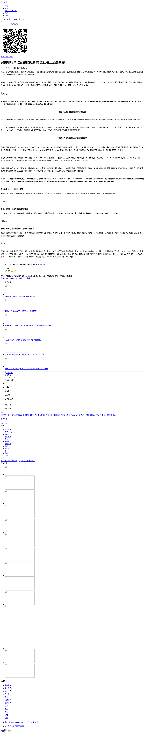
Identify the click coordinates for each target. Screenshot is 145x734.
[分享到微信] (6, 271)
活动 (6, 446)
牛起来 (7, 448)
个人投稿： (15, 19)
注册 (6, 19)
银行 (25, 278)
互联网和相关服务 (55, 415)
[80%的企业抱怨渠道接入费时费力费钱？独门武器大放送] (16, 352)
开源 (76, 415)
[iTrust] (6, 732)
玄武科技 (15, 68)
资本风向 (8, 429)
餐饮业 (27, 415)
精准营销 (30, 278)
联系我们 (21, 726)
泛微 (100, 415)
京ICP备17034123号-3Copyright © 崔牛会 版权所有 (18, 461)
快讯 (6, 8)
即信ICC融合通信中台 (16, 278)
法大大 (104, 415)
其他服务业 (20, 415)
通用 (79, 415)
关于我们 (8, 726)
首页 (6, 6)
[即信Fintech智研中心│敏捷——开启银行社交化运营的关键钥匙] (16, 366)
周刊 (6, 451)
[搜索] (20, 19)
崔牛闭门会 (9, 432)
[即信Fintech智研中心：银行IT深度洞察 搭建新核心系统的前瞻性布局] (16, 323)
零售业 (6, 415)
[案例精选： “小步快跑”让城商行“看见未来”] (16, 294)
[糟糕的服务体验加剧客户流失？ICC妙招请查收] (16, 309)
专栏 (6, 13)
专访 (6, 439)
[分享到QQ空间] (12, 271)
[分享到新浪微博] (15, 271)
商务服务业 (66, 415)
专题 (6, 15)
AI (115, 415)
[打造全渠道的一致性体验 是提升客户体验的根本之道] (16, 338)
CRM (109, 415)
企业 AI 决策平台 (11, 11)
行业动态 (8, 437)
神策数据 (89, 415)
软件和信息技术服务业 (38, 415)
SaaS (112, 415)
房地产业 (12, 415)
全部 (2, 412)
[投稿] (10, 19)
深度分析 (8, 441)
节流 (72, 415)
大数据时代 (5, 278)
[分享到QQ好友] (9, 271)
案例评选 (8, 444)
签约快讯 (8, 434)
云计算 (95, 415)
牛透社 (42, 264)
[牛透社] (4, 2)
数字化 (83, 415)
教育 (47, 415)
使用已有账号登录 (7, 57)
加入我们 (14, 726)
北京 (2, 415)
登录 (2, 19)
